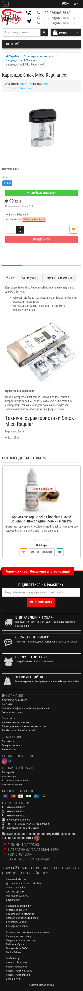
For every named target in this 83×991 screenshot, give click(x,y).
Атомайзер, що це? (16, 909)
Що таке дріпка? (15, 891)
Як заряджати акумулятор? (20, 913)
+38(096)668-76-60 (57, 23)
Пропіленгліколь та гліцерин (22, 917)
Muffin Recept (13, 958)
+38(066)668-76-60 (57, 13)
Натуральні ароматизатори (21, 940)
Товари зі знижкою (12, 745)
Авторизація (9, 776)
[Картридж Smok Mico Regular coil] (41, 127)
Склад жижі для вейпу (18, 905)
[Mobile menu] (5, 3)
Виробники (8, 741)
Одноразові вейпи (16, 887)
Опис (12, 277)
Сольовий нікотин (16, 879)
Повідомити (41, 239)
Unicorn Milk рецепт (16, 962)
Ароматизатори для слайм (16, 722)
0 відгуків (25, 88)
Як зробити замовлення (15, 780)
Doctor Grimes (13, 952)
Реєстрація (8, 772)
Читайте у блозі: (20, 868)
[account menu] (76, 3)
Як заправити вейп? (17, 926)
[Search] (44, 32)
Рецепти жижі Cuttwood (19, 970)
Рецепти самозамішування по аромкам (27, 932)
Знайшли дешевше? (43, 192)
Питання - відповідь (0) (59, 278)
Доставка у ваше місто (14, 699)
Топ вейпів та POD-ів (17, 948)
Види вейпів (13, 899)
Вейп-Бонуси (13, 978)
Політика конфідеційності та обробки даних (26, 708)
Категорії (12, 44)
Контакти (7, 704)
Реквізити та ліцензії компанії (18, 730)
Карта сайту (8, 718)
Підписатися (43, 602)
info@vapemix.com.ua (18, 819)
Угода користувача (12, 712)
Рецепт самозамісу (16, 966)
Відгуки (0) (32, 278)
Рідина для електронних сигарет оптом (24, 726)
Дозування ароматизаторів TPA (23, 883)
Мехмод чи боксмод (17, 895)
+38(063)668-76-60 (57, 18)
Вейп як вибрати (15, 944)
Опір (4, 177)
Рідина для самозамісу (18, 936)
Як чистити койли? (16, 921)
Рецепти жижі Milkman (18, 974)
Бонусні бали (9, 749)
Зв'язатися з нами (12, 784)
